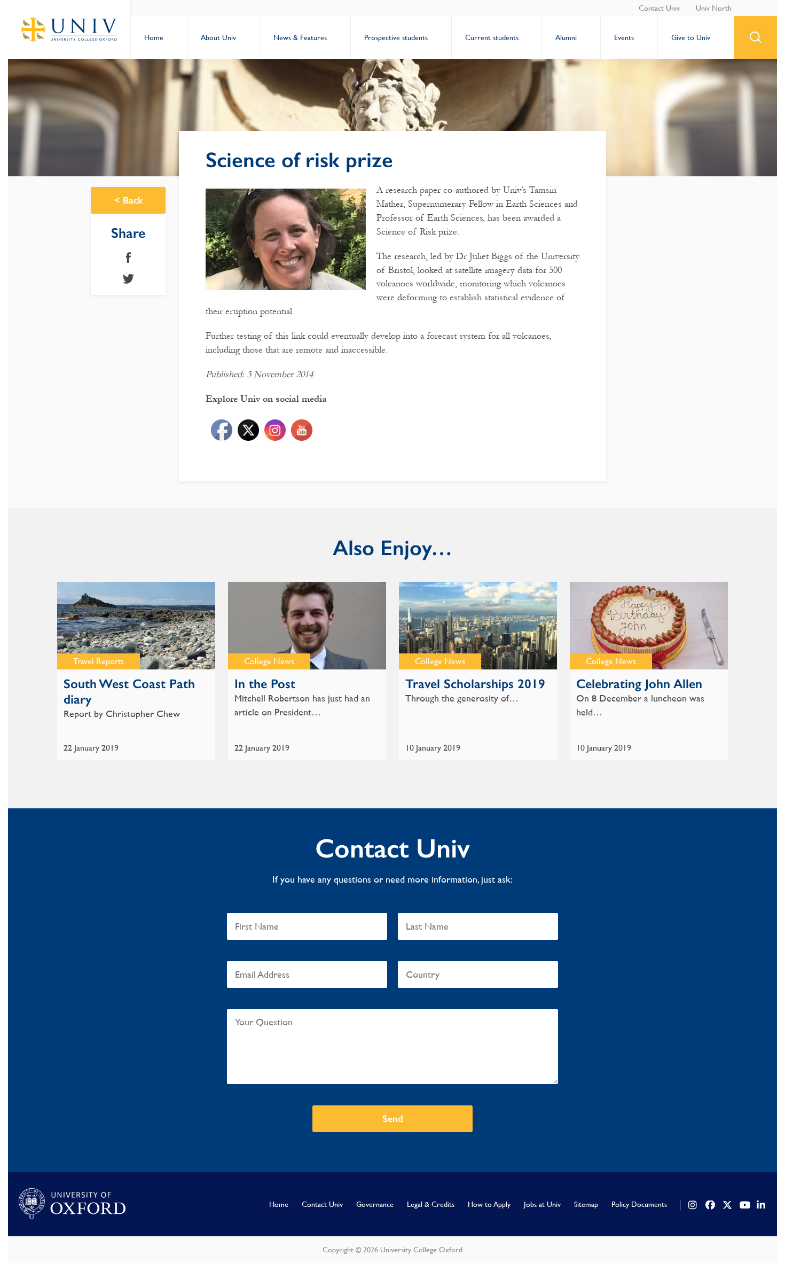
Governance (375, 1204)
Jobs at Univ (542, 1204)
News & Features (300, 37)
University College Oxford (69, 29)
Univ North (714, 8)
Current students (492, 37)
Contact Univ (659, 8)
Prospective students (396, 37)
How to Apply (489, 1204)
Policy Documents (639, 1204)
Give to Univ (690, 37)
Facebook (128, 257)
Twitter (128, 279)
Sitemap (586, 1204)
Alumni (566, 37)
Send (392, 1119)
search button (755, 37)
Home (153, 37)
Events (624, 37)
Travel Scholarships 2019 (475, 683)
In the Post (264, 683)
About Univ (218, 37)
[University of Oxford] (72, 1204)
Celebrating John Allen (639, 683)
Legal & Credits (430, 1204)
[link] (693, 1205)
